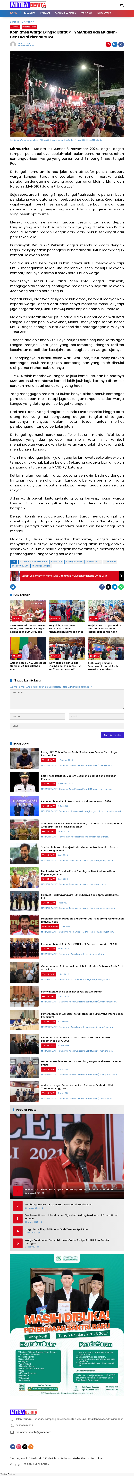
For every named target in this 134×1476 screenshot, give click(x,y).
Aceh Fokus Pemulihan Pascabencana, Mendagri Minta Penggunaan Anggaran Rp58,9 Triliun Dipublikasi (81, 825)
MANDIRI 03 (94, 561)
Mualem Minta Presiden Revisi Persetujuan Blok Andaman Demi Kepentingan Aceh (78, 872)
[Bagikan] (121, 44)
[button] (122, 5)
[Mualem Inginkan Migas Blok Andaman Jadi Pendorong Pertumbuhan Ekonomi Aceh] (24, 925)
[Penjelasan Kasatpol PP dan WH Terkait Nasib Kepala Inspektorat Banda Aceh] (106, 611)
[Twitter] (108, 587)
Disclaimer (97, 1458)
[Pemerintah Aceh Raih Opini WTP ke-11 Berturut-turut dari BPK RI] (24, 948)
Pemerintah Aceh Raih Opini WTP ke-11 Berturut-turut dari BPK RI (79, 944)
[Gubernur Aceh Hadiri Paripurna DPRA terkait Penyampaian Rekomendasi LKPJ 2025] (24, 1044)
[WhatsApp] (121, 587)
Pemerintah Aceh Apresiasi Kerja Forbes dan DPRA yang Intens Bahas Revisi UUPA (82, 1015)
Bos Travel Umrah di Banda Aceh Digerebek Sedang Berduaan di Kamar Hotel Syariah (71, 1217)
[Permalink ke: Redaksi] (14, 44)
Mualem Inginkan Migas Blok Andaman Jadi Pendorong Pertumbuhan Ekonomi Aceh (82, 920)
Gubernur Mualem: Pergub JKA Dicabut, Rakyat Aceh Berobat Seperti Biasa (82, 1063)
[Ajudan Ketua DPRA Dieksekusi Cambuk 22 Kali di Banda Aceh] (28, 648)
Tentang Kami (18, 1458)
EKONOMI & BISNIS (50, 926)
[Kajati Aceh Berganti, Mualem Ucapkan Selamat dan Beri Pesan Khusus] (24, 782)
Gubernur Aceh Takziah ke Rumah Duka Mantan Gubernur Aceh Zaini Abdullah (82, 968)
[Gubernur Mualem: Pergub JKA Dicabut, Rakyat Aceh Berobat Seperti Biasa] (24, 1067)
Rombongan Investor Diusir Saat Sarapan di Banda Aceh (58, 1204)
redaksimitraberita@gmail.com (33, 1432)
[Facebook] (102, 587)
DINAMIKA (15, 26)
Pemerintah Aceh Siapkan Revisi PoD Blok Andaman (71, 991)
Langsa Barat (75, 561)
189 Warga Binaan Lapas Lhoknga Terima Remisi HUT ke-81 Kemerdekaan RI (65, 666)
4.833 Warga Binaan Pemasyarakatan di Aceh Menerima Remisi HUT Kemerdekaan (103, 666)
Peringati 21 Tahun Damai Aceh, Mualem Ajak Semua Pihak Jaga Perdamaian (79, 754)
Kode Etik (50, 1458)
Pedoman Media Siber (73, 1458)
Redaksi (21, 43)
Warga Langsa (42, 565)
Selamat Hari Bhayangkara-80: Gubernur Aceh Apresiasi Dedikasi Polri (80, 896)
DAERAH (93, 618)
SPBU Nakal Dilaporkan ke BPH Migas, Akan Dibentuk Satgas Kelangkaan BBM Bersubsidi (28, 628)
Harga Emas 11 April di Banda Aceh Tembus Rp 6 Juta (56, 1229)
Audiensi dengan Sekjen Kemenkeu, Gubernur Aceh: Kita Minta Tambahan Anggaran (78, 1087)
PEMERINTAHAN (48, 760)
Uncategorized (29, 26)
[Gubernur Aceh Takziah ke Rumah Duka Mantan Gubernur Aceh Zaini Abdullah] (24, 972)
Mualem (111, 561)
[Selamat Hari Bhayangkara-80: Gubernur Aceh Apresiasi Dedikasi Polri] (24, 901)
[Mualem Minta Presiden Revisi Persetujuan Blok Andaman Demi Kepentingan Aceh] (24, 877)
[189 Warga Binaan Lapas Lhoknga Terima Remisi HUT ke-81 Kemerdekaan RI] (67, 648)
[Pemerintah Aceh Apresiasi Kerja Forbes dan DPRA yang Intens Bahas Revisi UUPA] (24, 1020)
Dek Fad (57, 561)
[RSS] (31, 1446)
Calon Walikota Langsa (35, 561)
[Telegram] (114, 587)
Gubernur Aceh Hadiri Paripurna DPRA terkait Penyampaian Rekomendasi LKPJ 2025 (76, 1039)
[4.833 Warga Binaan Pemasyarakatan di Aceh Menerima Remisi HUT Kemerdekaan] (106, 648)
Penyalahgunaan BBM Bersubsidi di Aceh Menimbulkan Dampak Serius (66, 628)
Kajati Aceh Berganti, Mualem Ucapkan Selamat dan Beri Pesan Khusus (78, 777)
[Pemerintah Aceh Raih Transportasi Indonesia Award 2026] (24, 806)
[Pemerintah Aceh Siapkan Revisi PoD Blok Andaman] (24, 996)
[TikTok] (24, 1446)
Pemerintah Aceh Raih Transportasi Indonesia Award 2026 (76, 801)
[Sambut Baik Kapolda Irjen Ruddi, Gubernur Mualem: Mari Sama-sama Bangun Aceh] (24, 853)
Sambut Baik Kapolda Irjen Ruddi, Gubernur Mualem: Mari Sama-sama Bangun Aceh (79, 849)
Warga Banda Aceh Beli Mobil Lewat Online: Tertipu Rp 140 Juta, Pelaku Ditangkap (67, 1242)
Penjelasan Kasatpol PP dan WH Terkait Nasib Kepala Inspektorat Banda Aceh (104, 628)
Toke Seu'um (21, 565)
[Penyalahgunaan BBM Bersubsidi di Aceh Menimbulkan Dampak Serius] (67, 611)
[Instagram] (18, 1446)
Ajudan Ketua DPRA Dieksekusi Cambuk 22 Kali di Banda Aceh (28, 666)
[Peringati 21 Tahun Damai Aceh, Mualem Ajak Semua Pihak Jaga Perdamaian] (24, 758)
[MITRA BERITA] (28, 4)
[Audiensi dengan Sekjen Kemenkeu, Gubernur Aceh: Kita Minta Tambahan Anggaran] (24, 1091)
